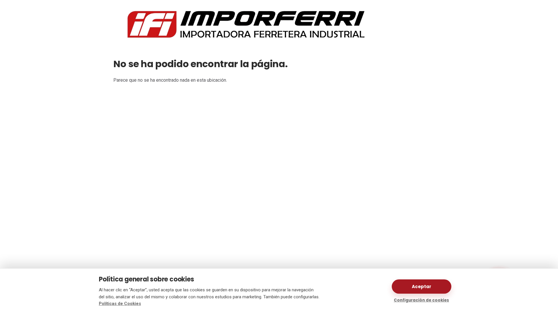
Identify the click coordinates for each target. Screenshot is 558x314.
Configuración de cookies (421, 300)
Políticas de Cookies (120, 303)
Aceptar (421, 286)
